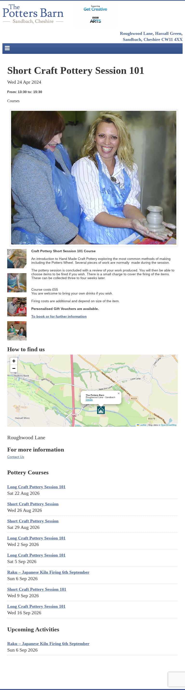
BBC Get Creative (95, 15)
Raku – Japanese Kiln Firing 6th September (48, 572)
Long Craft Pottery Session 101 (36, 486)
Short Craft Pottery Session (33, 504)
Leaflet (142, 425)
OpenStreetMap (169, 425)
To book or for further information (59, 316)
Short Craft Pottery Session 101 (36, 589)
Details (89, 399)
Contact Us (15, 457)
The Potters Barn (33, 15)
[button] (101, 410)
